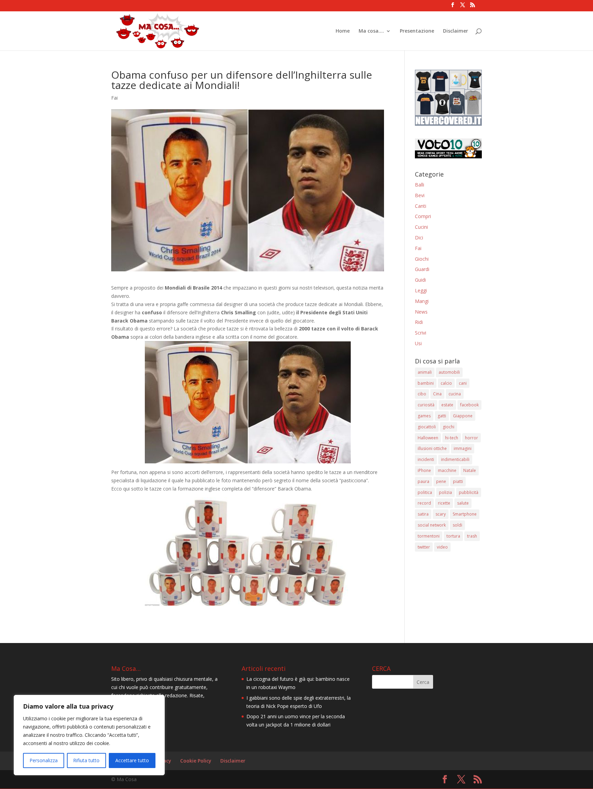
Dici (419, 237)
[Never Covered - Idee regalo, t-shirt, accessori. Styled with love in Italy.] (448, 124)
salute (463, 503)
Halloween (428, 438)
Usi (418, 343)
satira (423, 514)
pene (441, 481)
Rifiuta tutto (86, 760)
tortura (453, 536)
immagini (463, 448)
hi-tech (451, 438)
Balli (419, 184)
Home (343, 31)
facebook (469, 405)
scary (440, 514)
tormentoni (429, 536)
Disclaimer (455, 31)
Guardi (422, 269)
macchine (447, 470)
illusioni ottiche (432, 448)
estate (447, 405)
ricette (444, 503)
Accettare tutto (132, 760)
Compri (423, 216)
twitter (424, 547)
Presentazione (417, 31)
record (424, 503)
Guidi (420, 280)
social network (432, 525)
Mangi (422, 301)
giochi (448, 427)
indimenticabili (455, 459)
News (421, 311)
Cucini (421, 227)
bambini (426, 383)
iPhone (424, 470)
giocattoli (427, 427)
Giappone (463, 416)
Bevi (420, 195)
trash (472, 536)
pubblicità (468, 492)
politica (425, 492)
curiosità (426, 405)
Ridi (419, 322)
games (424, 416)
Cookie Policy (195, 760)
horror (471, 438)
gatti (442, 416)
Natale (469, 470)
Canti (420, 206)
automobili (449, 372)
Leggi (421, 290)
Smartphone (465, 514)
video (442, 547)
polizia (445, 492)
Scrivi (420, 332)
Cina (437, 394)
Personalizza (44, 760)
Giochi (422, 259)
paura (423, 481)
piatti (458, 481)
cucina (455, 394)
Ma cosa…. (371, 31)
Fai (114, 97)
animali (425, 372)
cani (463, 383)
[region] (89, 735)
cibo (422, 394)
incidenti (426, 459)
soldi (457, 525)
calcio (446, 383)
